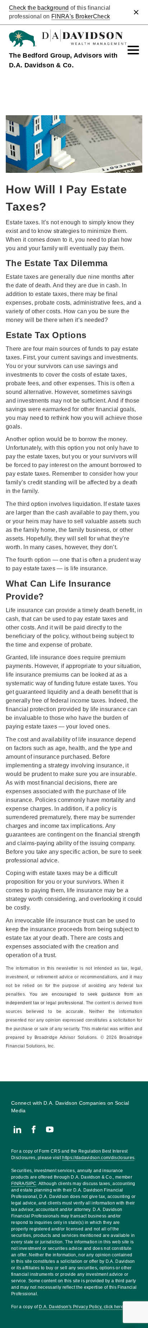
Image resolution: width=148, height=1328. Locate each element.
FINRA (18, 1183)
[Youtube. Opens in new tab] (49, 1129)
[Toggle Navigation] (133, 50)
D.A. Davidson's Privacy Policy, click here (81, 1306)
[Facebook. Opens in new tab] (33, 1129)
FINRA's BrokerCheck (80, 16)
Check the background (39, 8)
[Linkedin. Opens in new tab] (17, 1129)
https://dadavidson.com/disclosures (98, 1157)
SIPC (31, 1183)
